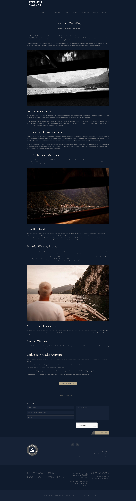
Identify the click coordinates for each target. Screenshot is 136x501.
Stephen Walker (92, 495)
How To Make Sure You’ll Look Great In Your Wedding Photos (101, 477)
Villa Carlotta (44, 138)
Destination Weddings (54, 469)
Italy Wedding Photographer (63, 45)
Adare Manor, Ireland (54, 476)
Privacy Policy (70, 495)
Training (95, 12)
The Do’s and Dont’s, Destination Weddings (79, 485)
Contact (104, 12)
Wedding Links (105, 469)
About (42, 12)
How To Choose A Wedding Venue (79, 483)
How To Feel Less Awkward (80, 475)
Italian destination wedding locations (77, 365)
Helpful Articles (83, 469)
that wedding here (33, 140)
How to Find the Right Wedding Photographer (79, 471)
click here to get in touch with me (81, 374)
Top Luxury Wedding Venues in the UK (79, 479)
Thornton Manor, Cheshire (34, 477)
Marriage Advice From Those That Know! (79, 482)
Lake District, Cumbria (33, 478)
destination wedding (76, 359)
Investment (85, 12)
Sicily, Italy (51, 473)
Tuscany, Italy (52, 472)
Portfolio (58, 12)
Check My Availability (68, 383)
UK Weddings (30, 469)
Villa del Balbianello (36, 138)
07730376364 (105, 451)
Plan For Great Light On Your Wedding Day (80, 474)
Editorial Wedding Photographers (100, 473)
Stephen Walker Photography (56, 495)
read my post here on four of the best (92, 140)
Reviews (75, 12)
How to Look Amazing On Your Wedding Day (80, 477)
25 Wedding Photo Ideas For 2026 (100, 472)
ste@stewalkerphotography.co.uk (101, 453)
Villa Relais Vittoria (67, 138)
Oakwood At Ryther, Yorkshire (35, 472)
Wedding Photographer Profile (100, 478)
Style (49, 12)
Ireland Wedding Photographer (56, 477)
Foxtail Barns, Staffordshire (35, 473)
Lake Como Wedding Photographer (59, 371)
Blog (67, 12)
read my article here (59, 367)
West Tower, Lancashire (33, 476)
